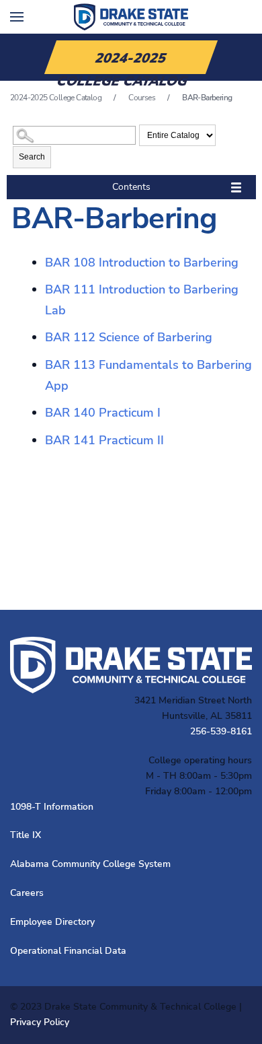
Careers (27, 892)
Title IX (25, 835)
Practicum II (104, 440)
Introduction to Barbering (141, 262)
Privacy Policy (39, 1022)
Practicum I (103, 413)
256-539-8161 (221, 731)
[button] (17, 17)
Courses (141, 97)
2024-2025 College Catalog (55, 97)
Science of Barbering (128, 337)
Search (32, 157)
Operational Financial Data (68, 950)
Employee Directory (52, 921)
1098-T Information (51, 806)
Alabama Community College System (90, 864)
